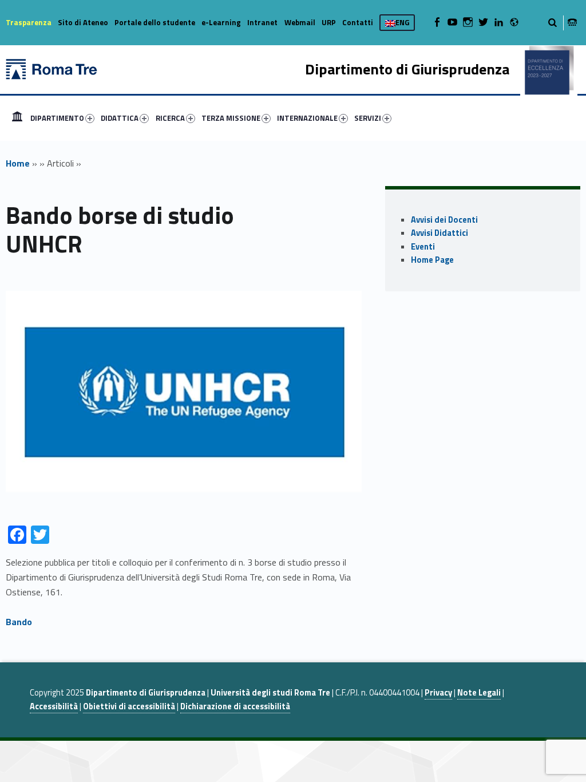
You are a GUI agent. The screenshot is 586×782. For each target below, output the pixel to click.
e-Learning (221, 22)
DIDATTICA (119, 118)
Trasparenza (29, 22)
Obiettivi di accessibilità (129, 706)
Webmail (299, 22)
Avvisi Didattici (439, 233)
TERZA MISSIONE (230, 118)
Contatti (357, 22)
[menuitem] (17, 118)
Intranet (262, 22)
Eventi (423, 246)
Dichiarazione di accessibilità (235, 706)
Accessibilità (54, 706)
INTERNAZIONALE (307, 118)
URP (329, 22)
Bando (19, 622)
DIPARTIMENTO (57, 118)
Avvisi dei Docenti (444, 220)
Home (17, 118)
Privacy (438, 692)
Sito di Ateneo (83, 22)
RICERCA (170, 118)
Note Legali (479, 692)
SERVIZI (367, 118)
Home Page (432, 260)
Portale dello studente (154, 22)
